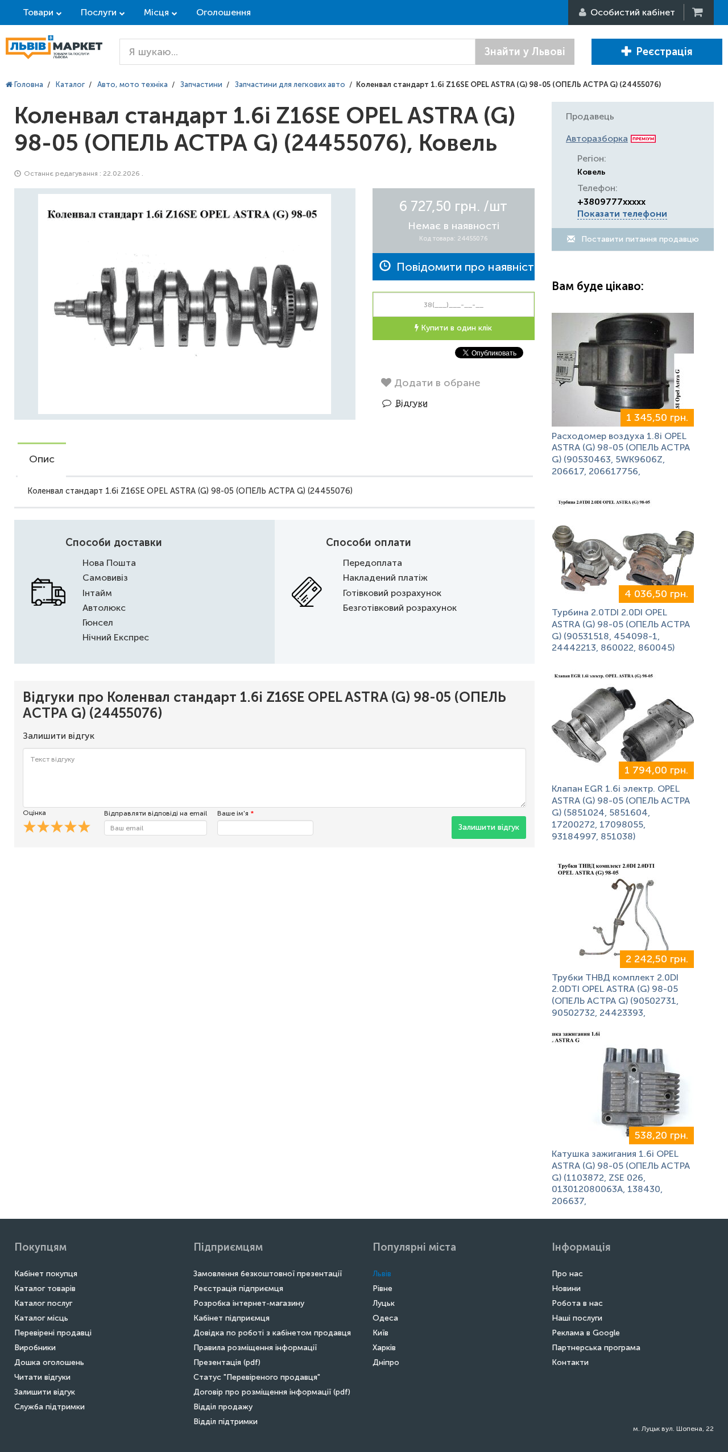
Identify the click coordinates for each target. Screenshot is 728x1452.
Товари (38, 12)
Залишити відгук (488, 827)
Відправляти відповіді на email (155, 813)
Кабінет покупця (45, 1274)
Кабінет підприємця (231, 1318)
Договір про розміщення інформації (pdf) (271, 1392)
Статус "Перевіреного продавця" (256, 1377)
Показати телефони (622, 213)
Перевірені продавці (53, 1333)
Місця (156, 12)
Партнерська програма (596, 1347)
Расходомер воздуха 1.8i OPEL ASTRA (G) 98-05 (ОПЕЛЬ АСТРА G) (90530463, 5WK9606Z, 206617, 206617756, (621, 454)
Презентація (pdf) (226, 1362)
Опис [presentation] (42, 459)
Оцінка (34, 813)
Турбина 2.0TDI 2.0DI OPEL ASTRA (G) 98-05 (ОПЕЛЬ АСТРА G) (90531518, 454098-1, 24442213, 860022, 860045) (621, 630)
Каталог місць (41, 1318)
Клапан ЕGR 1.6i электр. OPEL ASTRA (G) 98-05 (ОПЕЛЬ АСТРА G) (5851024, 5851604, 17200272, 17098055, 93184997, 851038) (621, 812)
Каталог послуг (43, 1303)
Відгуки (412, 403)
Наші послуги (577, 1318)
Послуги (99, 12)
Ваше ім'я (235, 813)
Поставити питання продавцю (639, 239)
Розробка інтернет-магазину (248, 1303)
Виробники (35, 1347)
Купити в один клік (455, 328)
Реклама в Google (586, 1333)
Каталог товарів (45, 1288)
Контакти (570, 1362)
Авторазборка (597, 138)
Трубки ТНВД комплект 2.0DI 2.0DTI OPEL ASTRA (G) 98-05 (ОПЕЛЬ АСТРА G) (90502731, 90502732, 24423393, (615, 995)
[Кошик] (698, 12)
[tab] (42, 460)
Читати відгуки (42, 1377)
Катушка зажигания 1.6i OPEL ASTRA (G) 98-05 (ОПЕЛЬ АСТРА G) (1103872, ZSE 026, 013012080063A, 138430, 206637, (621, 1177)
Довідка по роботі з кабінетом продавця (272, 1333)
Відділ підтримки (225, 1421)
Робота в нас (577, 1303)
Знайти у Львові (525, 51)
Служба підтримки (49, 1407)
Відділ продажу (223, 1407)
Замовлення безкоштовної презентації (267, 1274)
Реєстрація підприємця (238, 1288)
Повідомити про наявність (463, 267)
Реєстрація (664, 51)
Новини (566, 1288)
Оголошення (223, 12)
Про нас (567, 1274)
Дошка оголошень (49, 1362)
